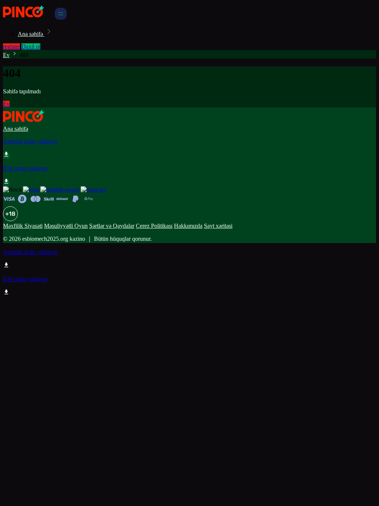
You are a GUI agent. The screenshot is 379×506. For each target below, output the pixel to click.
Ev (6, 55)
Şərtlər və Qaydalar (111, 226)
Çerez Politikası (154, 226)
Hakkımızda (188, 226)
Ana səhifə (31, 34)
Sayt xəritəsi (218, 226)
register (11, 46)
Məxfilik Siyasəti (23, 226)
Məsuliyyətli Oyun (66, 226)
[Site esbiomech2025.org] (28, 17)
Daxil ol (30, 46)
